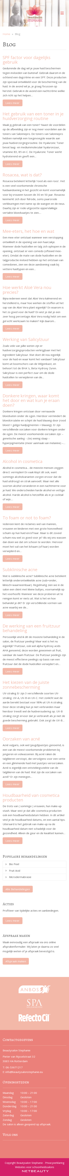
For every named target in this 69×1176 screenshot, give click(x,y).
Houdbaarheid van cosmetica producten (31, 797)
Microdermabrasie (20, 877)
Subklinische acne (20, 569)
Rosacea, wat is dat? (22, 175)
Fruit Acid (14, 870)
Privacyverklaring (54, 1163)
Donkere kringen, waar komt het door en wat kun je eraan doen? (31, 400)
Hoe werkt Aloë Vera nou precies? (27, 289)
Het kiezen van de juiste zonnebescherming (26, 684)
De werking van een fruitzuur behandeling (31, 628)
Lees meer (12, 103)
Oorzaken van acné (21, 739)
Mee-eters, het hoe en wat (28, 231)
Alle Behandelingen (17, 889)
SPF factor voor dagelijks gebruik (26, 59)
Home (6, 34)
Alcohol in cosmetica (22, 461)
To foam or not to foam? (27, 518)
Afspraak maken (15, 961)
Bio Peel (14, 864)
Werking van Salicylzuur (26, 339)
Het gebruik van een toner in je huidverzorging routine (33, 116)
